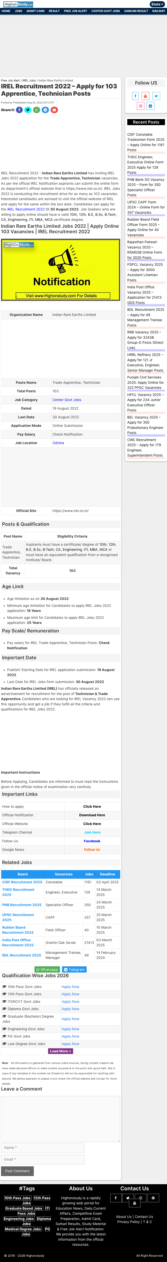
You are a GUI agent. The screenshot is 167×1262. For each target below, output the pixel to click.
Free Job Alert (75, 11)
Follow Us (92, 850)
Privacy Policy (128, 1222)
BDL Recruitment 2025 (21, 955)
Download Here (92, 815)
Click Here (92, 806)
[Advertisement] (83, 44)
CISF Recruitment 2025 (22, 882)
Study (18, 4)
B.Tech (110, 215)
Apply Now (70, 987)
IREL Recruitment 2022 (26, 209)
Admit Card (35, 11)
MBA (39, 220)
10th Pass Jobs (17, 1198)
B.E (90, 215)
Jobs (18, 11)
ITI (31, 220)
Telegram (76, 969)
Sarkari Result (136, 11)
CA (3, 220)
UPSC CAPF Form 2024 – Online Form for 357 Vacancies (146, 207)
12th (82, 215)
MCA (49, 220)
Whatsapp (49, 969)
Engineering (17, 220)
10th (73, 215)
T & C (147, 1222)
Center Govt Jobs (105, 11)
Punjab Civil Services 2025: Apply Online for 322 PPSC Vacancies (145, 382)
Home (6, 11)
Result (54, 11)
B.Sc (99, 215)
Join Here (92, 832)
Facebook (92, 841)
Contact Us (144, 1217)
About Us (124, 1217)
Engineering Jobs (19, 1219)
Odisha (58, 443)
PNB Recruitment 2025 (22, 905)
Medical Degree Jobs (23, 1229)
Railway (158, 11)
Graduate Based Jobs (24, 1208)
